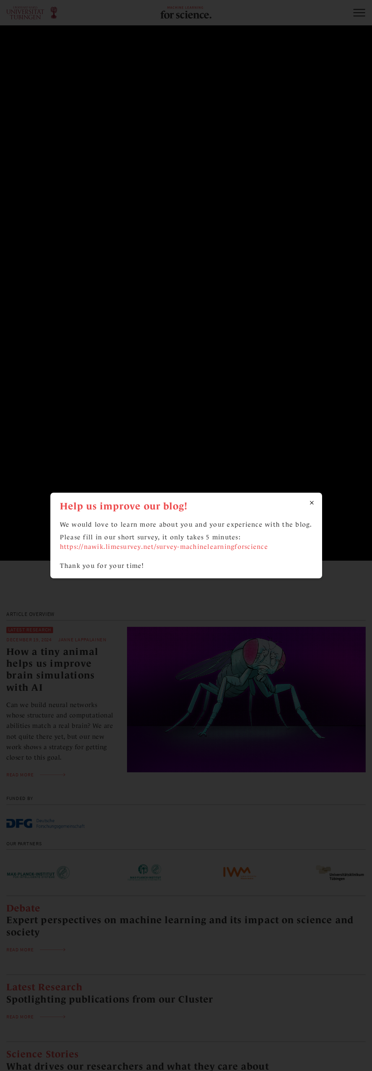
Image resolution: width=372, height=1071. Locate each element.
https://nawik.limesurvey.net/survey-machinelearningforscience (164, 546)
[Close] (312, 503)
